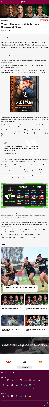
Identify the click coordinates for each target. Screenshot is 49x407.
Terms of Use (3, 403)
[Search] (47, 2)
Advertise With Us (25, 403)
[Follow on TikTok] (10, 372)
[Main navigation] (1, 2)
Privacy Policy (8, 403)
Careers (13, 403)
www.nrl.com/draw (37, 237)
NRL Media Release (6, 30)
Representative (4, 20)
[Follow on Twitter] (16, 372)
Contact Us (19, 403)
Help (16, 403)
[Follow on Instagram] (18, 372)
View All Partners (24, 367)
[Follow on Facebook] (13, 372)
